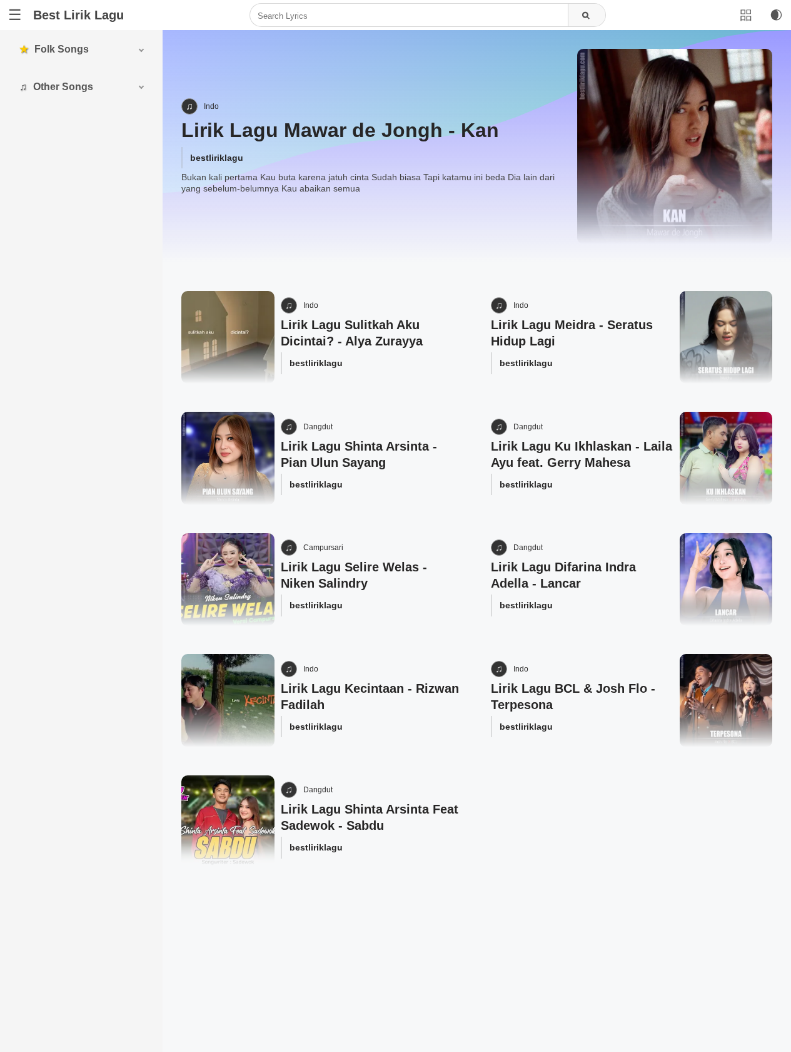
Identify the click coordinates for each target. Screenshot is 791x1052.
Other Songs (63, 86)
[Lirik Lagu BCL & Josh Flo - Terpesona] (726, 700)
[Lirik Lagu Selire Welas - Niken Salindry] (228, 579)
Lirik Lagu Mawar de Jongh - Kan (340, 130)
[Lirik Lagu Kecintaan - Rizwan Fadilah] (228, 700)
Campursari (323, 547)
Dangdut (318, 426)
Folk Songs (61, 49)
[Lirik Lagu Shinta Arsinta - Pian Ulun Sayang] (228, 458)
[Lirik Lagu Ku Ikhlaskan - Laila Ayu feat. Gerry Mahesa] (726, 458)
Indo (211, 106)
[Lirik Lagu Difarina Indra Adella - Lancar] (726, 579)
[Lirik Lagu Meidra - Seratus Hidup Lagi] (726, 337)
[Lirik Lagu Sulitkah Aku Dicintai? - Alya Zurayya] (228, 337)
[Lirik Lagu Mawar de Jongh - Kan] (674, 146)
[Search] (586, 16)
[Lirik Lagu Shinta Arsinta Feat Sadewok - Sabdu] (228, 822)
